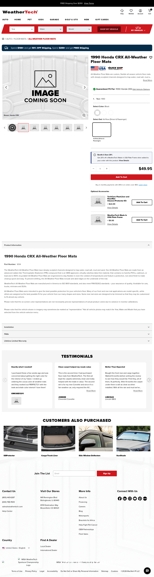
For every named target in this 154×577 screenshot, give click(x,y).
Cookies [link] (114, 571)
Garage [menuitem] (54, 19)
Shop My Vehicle (109, 29)
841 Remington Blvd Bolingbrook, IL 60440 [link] (49, 499)
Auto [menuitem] (5, 19)
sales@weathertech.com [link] (12, 506)
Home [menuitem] (17, 19)
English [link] (22, 548)
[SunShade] (133, 438)
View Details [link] (112, 207)
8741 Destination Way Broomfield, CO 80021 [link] (49, 506)
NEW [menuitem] (86, 19)
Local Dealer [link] (45, 546)
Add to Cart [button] (141, 202)
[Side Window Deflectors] (96, 438)
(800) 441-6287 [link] (8, 497)
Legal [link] (42, 571)
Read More (147, 80)
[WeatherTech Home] (20, 12)
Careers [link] (82, 506)
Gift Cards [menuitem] (102, 19)
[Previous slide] (4, 127)
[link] (3, 38)
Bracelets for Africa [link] (87, 520)
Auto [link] (9, 39)
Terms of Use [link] (17, 571)
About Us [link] (83, 497)
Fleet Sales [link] (83, 534)
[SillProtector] (21, 438)
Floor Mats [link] (20, 39)
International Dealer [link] (48, 550)
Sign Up (107, 473)
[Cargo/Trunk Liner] (58, 438)
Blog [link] (81, 511)
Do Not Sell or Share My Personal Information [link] (79, 571)
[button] (131, 12)
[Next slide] (86, 127)
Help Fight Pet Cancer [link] (88, 524)
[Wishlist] (150, 57)
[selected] (97, 112)
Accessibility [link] (52, 571)
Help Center (7, 511)
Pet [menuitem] (30, 19)
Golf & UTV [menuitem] (71, 19)
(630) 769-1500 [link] (8, 502)
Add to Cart (121, 177)
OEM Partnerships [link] (86, 529)
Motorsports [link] (84, 515)
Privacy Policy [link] (31, 571)
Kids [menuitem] (41, 19)
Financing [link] (83, 502)
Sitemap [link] (104, 571)
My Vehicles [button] (137, 30)
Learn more (143, 185)
